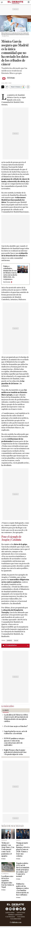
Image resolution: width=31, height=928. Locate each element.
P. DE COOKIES (21, 917)
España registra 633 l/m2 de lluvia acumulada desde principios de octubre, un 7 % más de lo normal (22, 869)
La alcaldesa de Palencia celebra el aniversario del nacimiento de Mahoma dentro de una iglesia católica (16, 718)
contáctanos (21, 912)
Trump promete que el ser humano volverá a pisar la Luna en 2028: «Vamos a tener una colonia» (22, 849)
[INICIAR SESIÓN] (29, 2)
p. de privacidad (10, 917)
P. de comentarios (15, 919)
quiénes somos (9, 912)
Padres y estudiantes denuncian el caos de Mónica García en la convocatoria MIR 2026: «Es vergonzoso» (10, 272)
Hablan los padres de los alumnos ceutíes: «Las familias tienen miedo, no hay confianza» (22, 889)
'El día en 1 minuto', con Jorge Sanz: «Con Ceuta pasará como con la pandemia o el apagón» (7, 849)
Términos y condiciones (15, 914)
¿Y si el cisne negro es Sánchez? (16, 726)
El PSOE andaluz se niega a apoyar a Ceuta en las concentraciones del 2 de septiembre (14, 742)
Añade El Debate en (16, 87)
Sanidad (9, 640)
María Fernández (6, 282)
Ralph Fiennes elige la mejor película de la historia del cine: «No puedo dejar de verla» (15, 752)
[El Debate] (15, 2)
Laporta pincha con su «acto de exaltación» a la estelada (15, 732)
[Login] (29, 2)
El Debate (11, 78)
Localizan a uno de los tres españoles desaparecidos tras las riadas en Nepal (7, 881)
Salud (16, 640)
